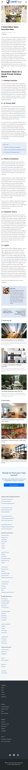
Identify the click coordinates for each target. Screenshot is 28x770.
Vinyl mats (3, 240)
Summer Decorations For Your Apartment (12, 340)
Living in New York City (6, 37)
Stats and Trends (5, 724)
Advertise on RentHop (6, 739)
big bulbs (23, 257)
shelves (22, 178)
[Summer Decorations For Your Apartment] (14, 330)
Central (5, 165)
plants (8, 162)
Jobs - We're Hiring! (5, 741)
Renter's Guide (4, 709)
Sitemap (3, 728)
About (2, 687)
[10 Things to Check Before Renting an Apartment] (14, 355)
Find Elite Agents (5, 706)
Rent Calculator (4, 713)
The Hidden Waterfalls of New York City (12, 391)
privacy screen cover (16, 108)
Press (2, 690)
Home (2, 24)
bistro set (19, 85)
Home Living (7, 24)
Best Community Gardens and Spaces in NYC (14, 149)
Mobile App (4, 726)
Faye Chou (4, 34)
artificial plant (17, 113)
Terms (2, 692)
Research (3, 721)
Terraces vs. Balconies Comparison (12, 147)
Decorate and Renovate (16, 24)
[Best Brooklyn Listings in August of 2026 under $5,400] (14, 451)
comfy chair (15, 92)
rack (14, 181)
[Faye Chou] (6, 295)
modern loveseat (5, 96)
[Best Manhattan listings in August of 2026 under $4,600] (14, 410)
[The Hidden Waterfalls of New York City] (14, 382)
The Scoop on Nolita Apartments (11, 152)
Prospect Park (12, 165)
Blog (2, 711)
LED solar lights (7, 261)
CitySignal (3, 730)
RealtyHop (3, 696)
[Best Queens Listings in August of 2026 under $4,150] (14, 431)
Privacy (3, 694)
